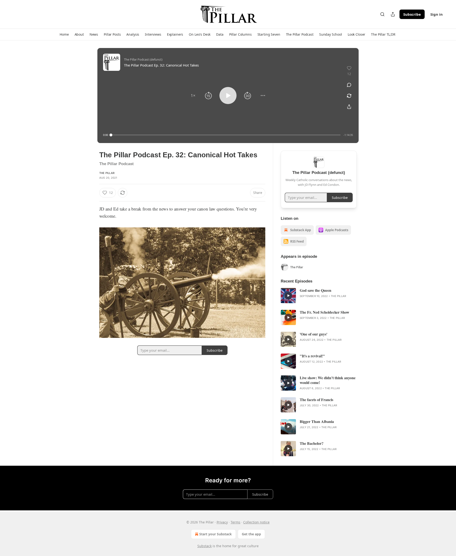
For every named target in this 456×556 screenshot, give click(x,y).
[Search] (382, 14)
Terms (235, 522)
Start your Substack (215, 534)
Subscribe (412, 14)
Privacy (222, 522)
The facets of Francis (316, 399)
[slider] (226, 135)
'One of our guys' (313, 334)
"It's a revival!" (312, 356)
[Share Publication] (393, 14)
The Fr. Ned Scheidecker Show (324, 312)
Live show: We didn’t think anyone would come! (328, 380)
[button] (64, 34)
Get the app (251, 534)
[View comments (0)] (349, 84)
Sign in (436, 14)
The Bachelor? (311, 443)
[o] (288, 295)
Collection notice (256, 522)
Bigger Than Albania (317, 421)
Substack (204, 546)
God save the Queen (315, 290)
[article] (319, 295)
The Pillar (106, 173)
